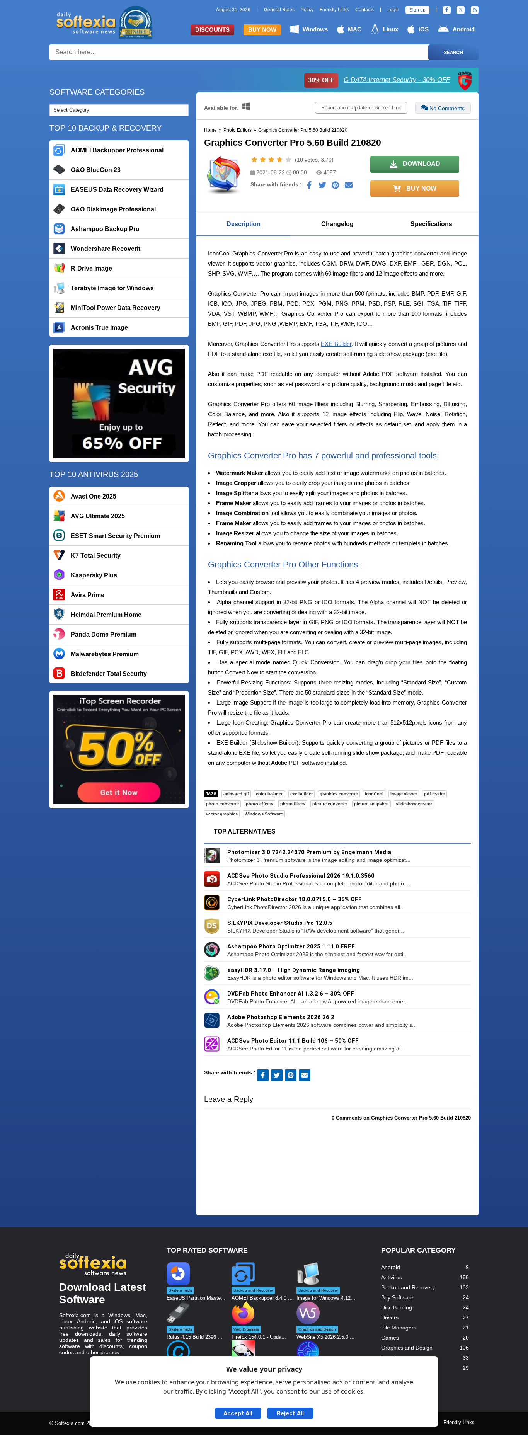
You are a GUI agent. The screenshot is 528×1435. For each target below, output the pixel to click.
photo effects (259, 804)
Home (210, 130)
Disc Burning (396, 1307)
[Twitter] (461, 10)
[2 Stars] (263, 159)
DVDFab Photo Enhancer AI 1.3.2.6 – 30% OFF (290, 993)
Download (420, 163)
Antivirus (391, 1277)
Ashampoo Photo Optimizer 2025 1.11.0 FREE (291, 946)
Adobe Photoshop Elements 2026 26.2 (280, 1017)
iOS (424, 29)
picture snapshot (371, 804)
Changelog (337, 224)
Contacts (364, 9)
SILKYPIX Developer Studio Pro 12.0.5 (279, 922)
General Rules (279, 9)
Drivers (390, 1317)
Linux (390, 29)
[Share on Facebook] (309, 187)
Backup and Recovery (408, 1287)
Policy (307, 9)
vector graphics (222, 814)
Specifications (431, 224)
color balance (269, 794)
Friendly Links (334, 9)
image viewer (403, 794)
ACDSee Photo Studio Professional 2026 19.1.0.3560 (301, 875)
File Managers (398, 1327)
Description (244, 224)
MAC (354, 29)
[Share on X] (322, 187)
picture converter (329, 804)
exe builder (301, 794)
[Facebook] (447, 10)
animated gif (236, 794)
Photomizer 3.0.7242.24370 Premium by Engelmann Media (309, 852)
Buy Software (397, 1297)
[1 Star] (254, 159)
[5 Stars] (288, 159)
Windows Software (264, 814)
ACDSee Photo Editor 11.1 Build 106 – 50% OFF (293, 1040)
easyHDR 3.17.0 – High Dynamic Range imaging (293, 970)
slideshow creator (414, 804)
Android (464, 29)
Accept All (237, 1413)
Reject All (290, 1413)
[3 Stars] (271, 159)
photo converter (222, 804)
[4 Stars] (280, 159)
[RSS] (475, 10)
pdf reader (434, 794)
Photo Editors (237, 130)
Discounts (212, 29)
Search (453, 52)
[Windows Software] (246, 108)
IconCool (374, 794)
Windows (315, 29)
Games (390, 1338)
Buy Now (262, 29)
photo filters (292, 804)
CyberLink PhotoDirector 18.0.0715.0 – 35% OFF (294, 899)
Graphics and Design (407, 1348)
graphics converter (339, 794)
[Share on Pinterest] (335, 187)
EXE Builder (336, 343)
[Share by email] (348, 187)
